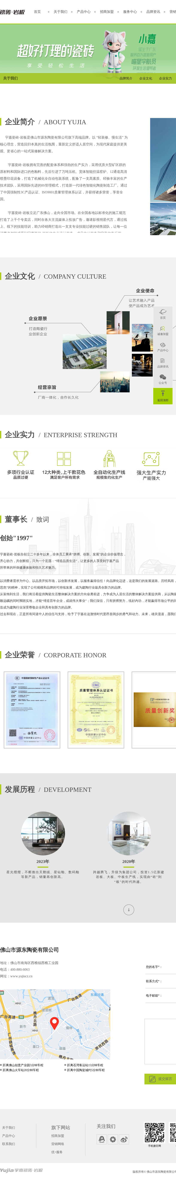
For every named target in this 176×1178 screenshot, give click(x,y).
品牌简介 (126, 78)
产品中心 (84, 11)
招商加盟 (107, 11)
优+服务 (57, 1152)
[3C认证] (32, 710)
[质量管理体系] (96, 710)
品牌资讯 (153, 11)
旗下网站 (60, 1127)
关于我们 (60, 11)
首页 (37, 11)
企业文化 (145, 78)
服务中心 (130, 11)
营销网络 (57, 1144)
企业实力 (165, 78)
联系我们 (8, 1144)
